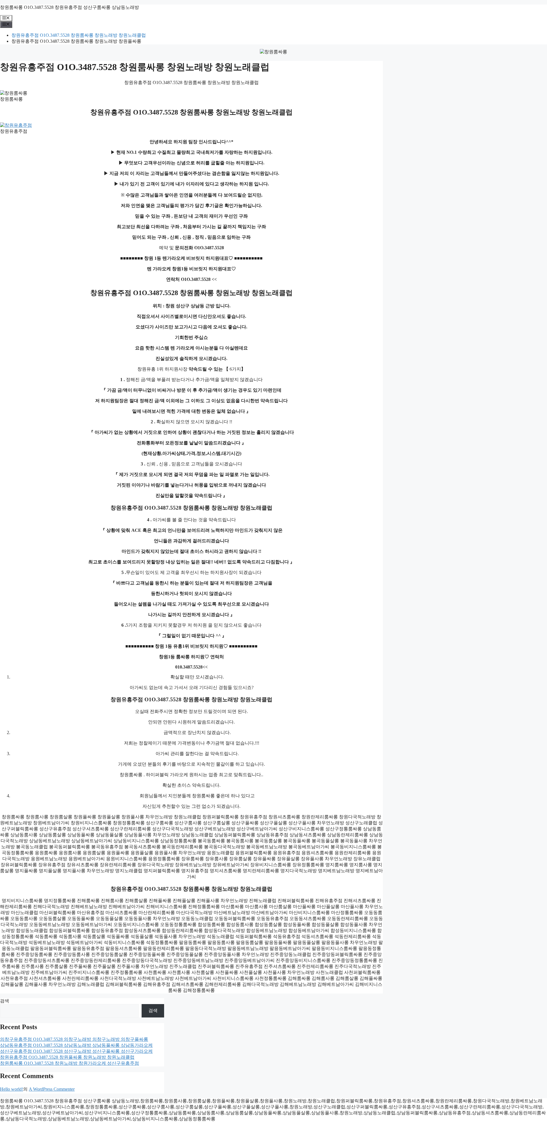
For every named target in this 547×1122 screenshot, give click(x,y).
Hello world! (11, 1089)
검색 (4, 1000)
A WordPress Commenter (52, 1089)
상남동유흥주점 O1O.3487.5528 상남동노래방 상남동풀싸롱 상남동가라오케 (76, 1045)
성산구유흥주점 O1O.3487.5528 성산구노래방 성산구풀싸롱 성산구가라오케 (76, 1051)
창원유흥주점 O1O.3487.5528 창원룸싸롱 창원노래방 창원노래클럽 (78, 35)
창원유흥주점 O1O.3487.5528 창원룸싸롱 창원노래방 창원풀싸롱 (76, 41)
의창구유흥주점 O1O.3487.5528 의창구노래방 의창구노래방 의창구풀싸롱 (74, 1039)
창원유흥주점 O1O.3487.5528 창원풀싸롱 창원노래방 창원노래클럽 (67, 1057)
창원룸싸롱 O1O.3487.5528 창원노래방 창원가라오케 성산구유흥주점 (69, 1063)
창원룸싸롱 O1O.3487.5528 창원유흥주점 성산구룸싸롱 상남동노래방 (69, 7)
